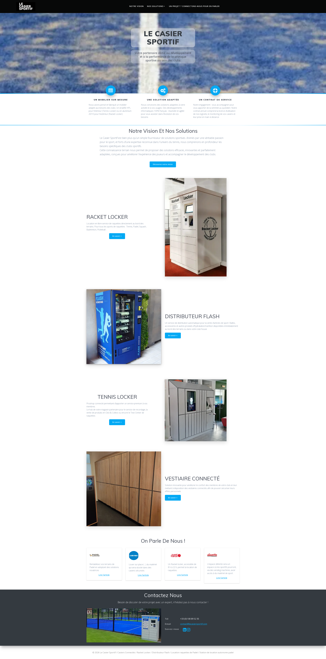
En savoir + (117, 236)
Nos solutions (155, 6)
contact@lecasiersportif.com (193, 623)
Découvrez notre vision (163, 164)
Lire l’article (104, 574)
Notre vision (136, 6)
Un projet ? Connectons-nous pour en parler (194, 6)
